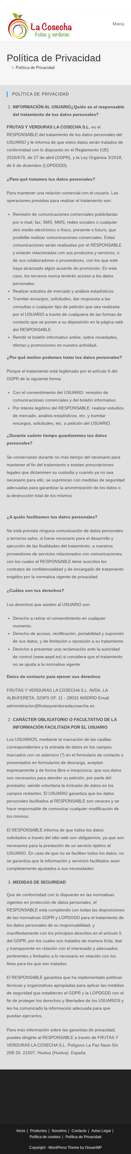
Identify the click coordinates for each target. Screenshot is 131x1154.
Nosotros (59, 1131)
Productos (38, 1131)
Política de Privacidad (35, 67)
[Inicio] (8, 67)
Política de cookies (45, 1137)
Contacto (79, 1131)
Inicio (20, 1131)
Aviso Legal (101, 1131)
